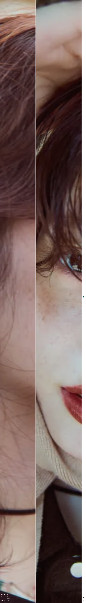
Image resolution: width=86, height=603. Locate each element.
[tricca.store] (83, 597)
